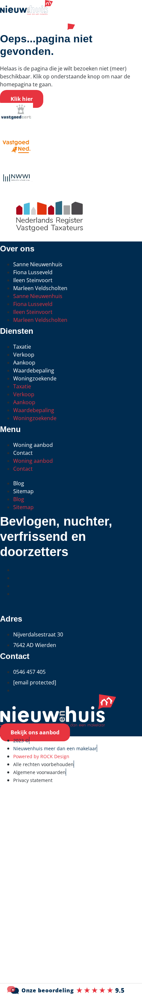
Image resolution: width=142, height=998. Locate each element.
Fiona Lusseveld (33, 272)
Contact (23, 452)
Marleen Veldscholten (40, 288)
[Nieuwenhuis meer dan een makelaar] (71, 990)
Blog (18, 483)
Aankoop (24, 362)
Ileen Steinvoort (33, 280)
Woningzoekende (34, 378)
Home (9, 808)
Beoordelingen (24, 927)
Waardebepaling (33, 370)
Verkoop (23, 354)
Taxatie (22, 346)
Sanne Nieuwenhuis (37, 264)
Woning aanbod (33, 445)
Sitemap (23, 491)
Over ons (15, 967)
